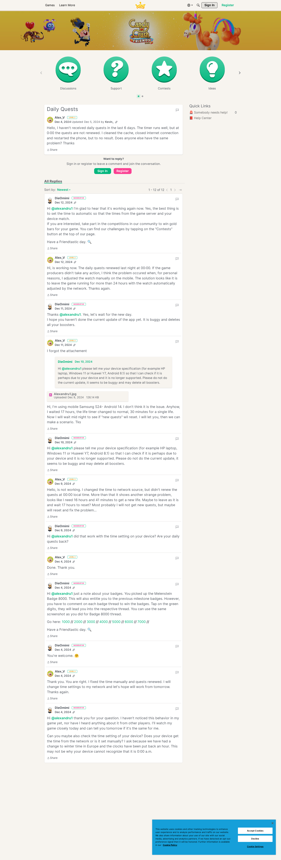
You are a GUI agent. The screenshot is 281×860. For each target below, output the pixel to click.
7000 (141, 622)
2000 (78, 622)
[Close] (273, 823)
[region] (214, 837)
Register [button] (122, 171)
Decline (255, 838)
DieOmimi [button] (62, 198)
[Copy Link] (116, 122)
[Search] (198, 5)
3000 (91, 622)
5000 (116, 622)
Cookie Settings (255, 846)
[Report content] (177, 110)
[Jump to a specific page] (180, 190)
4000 (103, 622)
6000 (129, 622)
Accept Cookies (255, 830)
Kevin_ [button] (109, 121)
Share (52, 150)
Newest (62, 190)
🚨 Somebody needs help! (213, 112)
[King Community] (140, 5)
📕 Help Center (200, 118)
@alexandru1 (62, 208)
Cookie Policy (170, 845)
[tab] (138, 96)
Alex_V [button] (60, 117)
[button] (50, 120)
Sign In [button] (102, 171)
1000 (66, 622)
